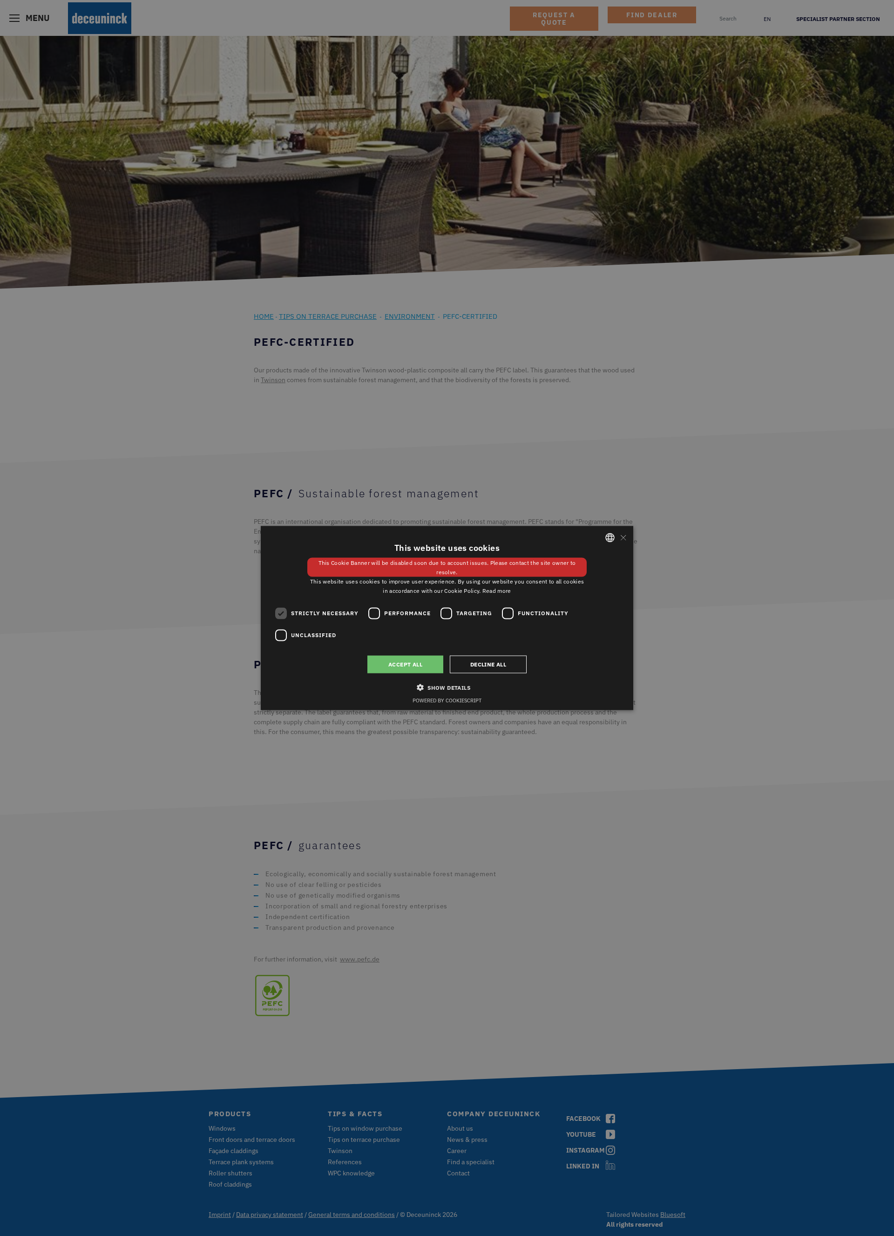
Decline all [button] (488, 663)
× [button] (622, 537)
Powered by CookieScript (447, 700)
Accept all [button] (405, 663)
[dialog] (447, 618)
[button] (447, 687)
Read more (496, 590)
